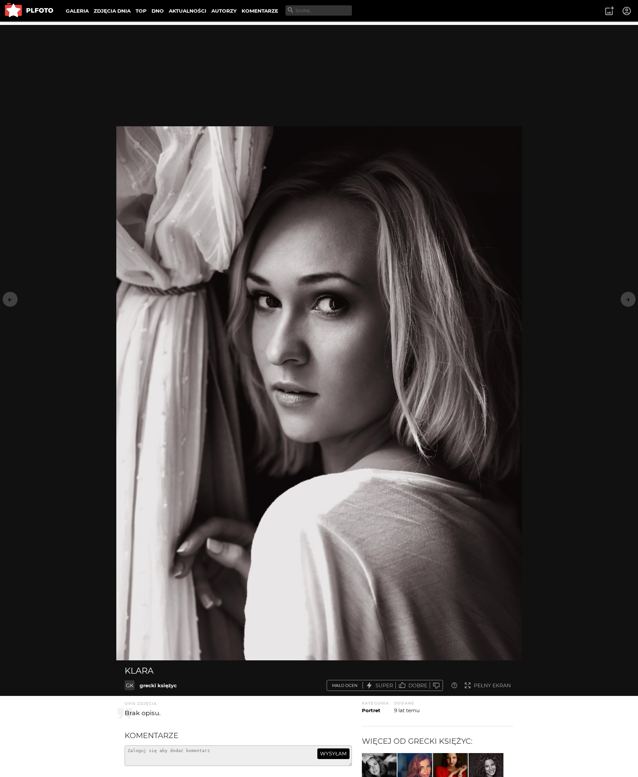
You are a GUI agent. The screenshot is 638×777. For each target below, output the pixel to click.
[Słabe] (436, 685)
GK (130, 685)
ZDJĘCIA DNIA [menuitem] (112, 11)
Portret (371, 710)
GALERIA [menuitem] (77, 11)
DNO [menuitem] (158, 11)
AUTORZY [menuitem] (224, 11)
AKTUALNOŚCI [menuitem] (187, 11)
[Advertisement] (319, 71)
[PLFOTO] (29, 10)
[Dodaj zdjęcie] (609, 11)
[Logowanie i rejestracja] (627, 11)
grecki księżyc (158, 685)
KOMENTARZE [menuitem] (260, 11)
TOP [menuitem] (141, 11)
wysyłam (333, 753)
